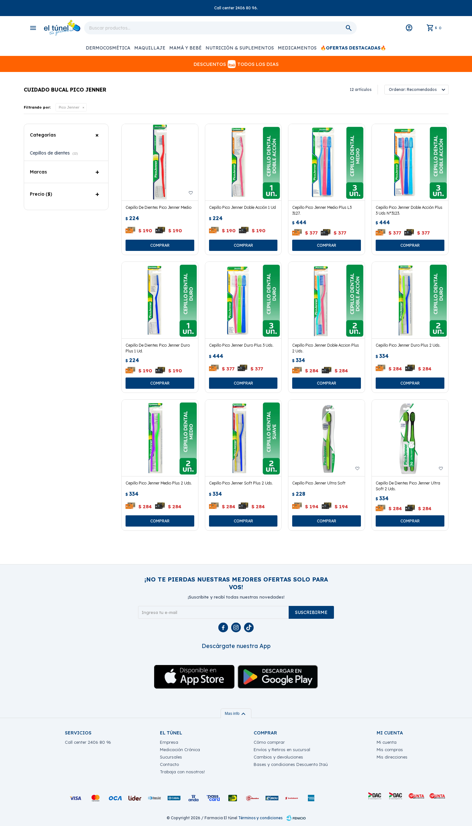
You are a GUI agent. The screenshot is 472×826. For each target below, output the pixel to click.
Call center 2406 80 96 (88, 742)
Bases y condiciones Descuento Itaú (291, 764)
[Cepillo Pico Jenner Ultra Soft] (326, 438)
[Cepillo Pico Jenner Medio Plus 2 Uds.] (160, 438)
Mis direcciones (392, 756)
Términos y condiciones (260, 817)
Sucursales (171, 756)
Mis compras (390, 749)
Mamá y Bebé (185, 48)
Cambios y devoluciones (278, 756)
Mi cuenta (387, 742)
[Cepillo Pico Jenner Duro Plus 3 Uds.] (243, 300)
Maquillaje (149, 48)
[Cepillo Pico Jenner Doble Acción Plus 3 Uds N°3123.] (410, 162)
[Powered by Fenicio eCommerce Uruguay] (296, 818)
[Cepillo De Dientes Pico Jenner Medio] (160, 162)
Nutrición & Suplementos (239, 48)
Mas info (236, 713)
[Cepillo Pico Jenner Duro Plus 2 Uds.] (410, 300)
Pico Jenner (69, 107)
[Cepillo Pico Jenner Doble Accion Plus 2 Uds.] (326, 300)
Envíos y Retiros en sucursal (282, 749)
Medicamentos (297, 48)
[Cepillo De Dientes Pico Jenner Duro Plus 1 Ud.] (160, 300)
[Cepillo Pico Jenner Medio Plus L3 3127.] (326, 162)
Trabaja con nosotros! (182, 771)
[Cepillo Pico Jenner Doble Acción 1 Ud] (243, 162)
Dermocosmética (108, 48)
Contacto (169, 764)
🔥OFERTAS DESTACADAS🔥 (353, 48)
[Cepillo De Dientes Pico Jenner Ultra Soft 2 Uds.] (410, 438)
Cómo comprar (269, 742)
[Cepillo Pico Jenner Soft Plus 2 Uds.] (243, 438)
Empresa (169, 742)
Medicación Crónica (180, 749)
